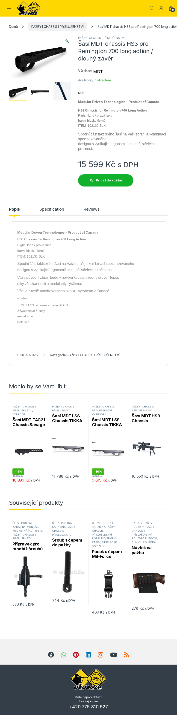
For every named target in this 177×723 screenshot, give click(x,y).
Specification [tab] (51, 209)
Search (151, 8)
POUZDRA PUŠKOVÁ (144, 538)
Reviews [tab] (91, 209)
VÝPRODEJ (19, 414)
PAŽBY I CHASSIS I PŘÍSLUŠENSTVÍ (57, 27)
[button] (67, 41)
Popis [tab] (14, 209)
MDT (98, 71)
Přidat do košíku (109, 180)
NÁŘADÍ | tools (33, 530)
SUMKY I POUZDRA (144, 542)
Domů (13, 27)
